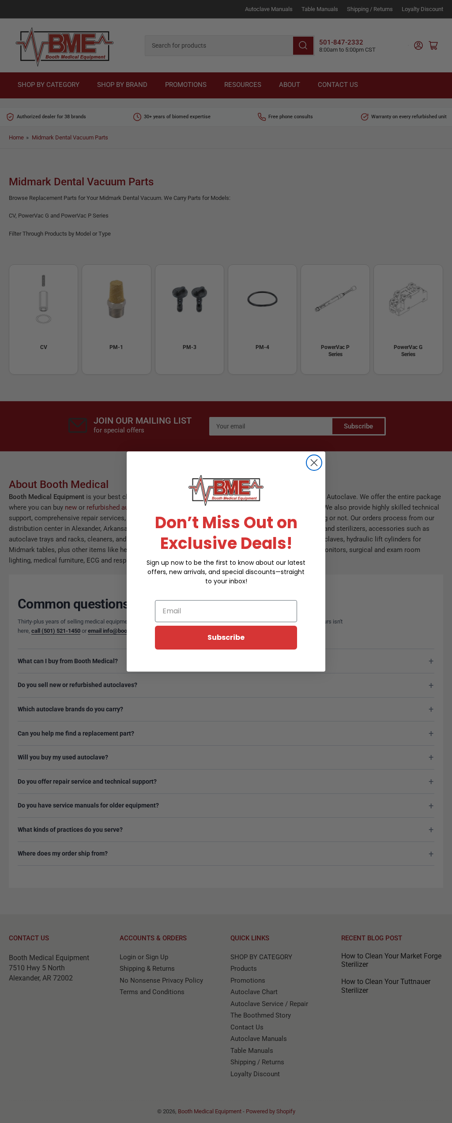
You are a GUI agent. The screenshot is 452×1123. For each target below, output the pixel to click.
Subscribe (226, 637)
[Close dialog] (314, 462)
